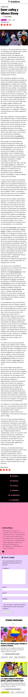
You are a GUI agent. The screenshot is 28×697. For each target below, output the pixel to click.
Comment (6, 568)
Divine (14, 279)
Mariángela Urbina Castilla (12, 654)
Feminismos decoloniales (5, 692)
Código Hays (5, 84)
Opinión (9, 19)
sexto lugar (16, 360)
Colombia (15, 657)
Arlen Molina (8, 16)
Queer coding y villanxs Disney (9, 11)
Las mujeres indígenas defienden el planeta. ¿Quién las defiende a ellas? (12, 679)
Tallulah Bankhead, (15, 272)
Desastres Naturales (22, 657)
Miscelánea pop (3, 19)
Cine (13, 19)
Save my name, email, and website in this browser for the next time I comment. (13, 606)
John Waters (7, 283)
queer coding (9, 165)
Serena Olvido (16, 289)
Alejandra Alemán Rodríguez (13, 689)
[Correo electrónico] (3, 552)
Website (4, 599)
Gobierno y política (4, 657)
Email (4, 593)
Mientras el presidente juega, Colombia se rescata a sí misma (14, 644)
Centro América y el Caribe (20, 692)
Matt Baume (13, 227)
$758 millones (5, 358)
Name (4, 587)
